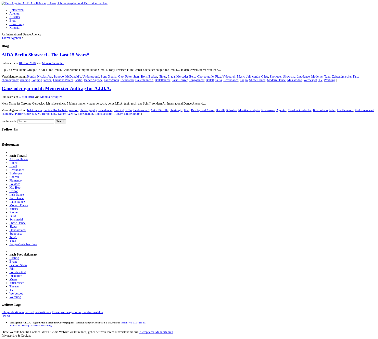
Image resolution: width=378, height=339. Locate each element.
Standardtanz (17, 230)
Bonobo (59, 76)
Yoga (12, 240)
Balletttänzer (162, 80)
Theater (14, 286)
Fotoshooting (17, 272)
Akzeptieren (147, 332)
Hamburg (7, 113)
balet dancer (34, 110)
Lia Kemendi (345, 110)
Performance (23, 113)
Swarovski (127, 80)
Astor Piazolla (159, 110)
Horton (13, 191)
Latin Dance (17, 201)
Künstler (14, 17)
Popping (37, 80)
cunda (256, 76)
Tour (186, 110)
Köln (128, 110)
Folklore (14, 184)
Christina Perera (63, 80)
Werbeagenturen (70, 312)
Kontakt (14, 27)
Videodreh (228, 76)
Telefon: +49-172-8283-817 (133, 322)
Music (241, 76)
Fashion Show (18, 265)
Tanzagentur (111, 80)
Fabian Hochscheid (56, 110)
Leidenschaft (141, 110)
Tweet (6, 315)
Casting (14, 258)
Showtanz (289, 76)
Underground (90, 76)
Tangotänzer (196, 80)
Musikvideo (294, 80)
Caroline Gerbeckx (299, 110)
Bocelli (220, 110)
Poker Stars (132, 76)
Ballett (210, 80)
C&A (264, 76)
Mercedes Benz (186, 76)
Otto (121, 76)
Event (13, 261)
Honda (31, 76)
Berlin (78, 80)
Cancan (14, 177)
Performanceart (364, 110)
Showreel (276, 76)
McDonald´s (73, 76)
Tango (244, 80)
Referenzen (16, 10)
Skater (13, 226)
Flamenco (15, 180)
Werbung (329, 80)
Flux (218, 76)
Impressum (14, 325)
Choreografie (205, 76)
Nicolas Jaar (44, 76)
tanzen (48, 80)
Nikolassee (268, 110)
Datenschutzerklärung (41, 325)
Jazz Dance (16, 198)
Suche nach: (9, 121)
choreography (10, 80)
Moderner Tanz (320, 76)
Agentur (14, 13)
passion (73, 110)
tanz (53, 113)
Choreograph (132, 113)
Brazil (13, 166)
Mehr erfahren (164, 332)
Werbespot (310, 80)
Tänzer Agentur (11, 38)
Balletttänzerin (144, 80)
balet (332, 110)
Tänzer (118, 113)
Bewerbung (16, 24)
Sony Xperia (109, 76)
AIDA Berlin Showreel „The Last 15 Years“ (45, 54)
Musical (14, 208)
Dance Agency (93, 80)
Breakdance (230, 80)
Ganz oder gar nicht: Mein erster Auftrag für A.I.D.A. (56, 88)
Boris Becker (149, 76)
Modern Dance (276, 80)
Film (12, 268)
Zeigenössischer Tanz (345, 76)
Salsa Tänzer (179, 80)
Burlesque (15, 173)
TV (320, 80)
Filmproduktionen (13, 312)
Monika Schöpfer (53, 63)
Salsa (218, 80)
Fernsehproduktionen (38, 312)
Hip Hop (14, 187)
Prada (171, 76)
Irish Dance (16, 194)
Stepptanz (15, 233)
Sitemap (25, 325)
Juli (248, 76)
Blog (12, 20)
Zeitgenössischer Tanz (23, 244)
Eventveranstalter (92, 312)
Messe (13, 279)
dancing (25, 80)
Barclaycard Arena (202, 110)
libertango (176, 110)
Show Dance (257, 80)
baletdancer (105, 110)
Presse (56, 312)
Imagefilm (15, 275)
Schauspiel (16, 219)
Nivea (162, 76)
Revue (13, 212)
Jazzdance (303, 76)
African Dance (18, 159)
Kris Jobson (320, 110)
